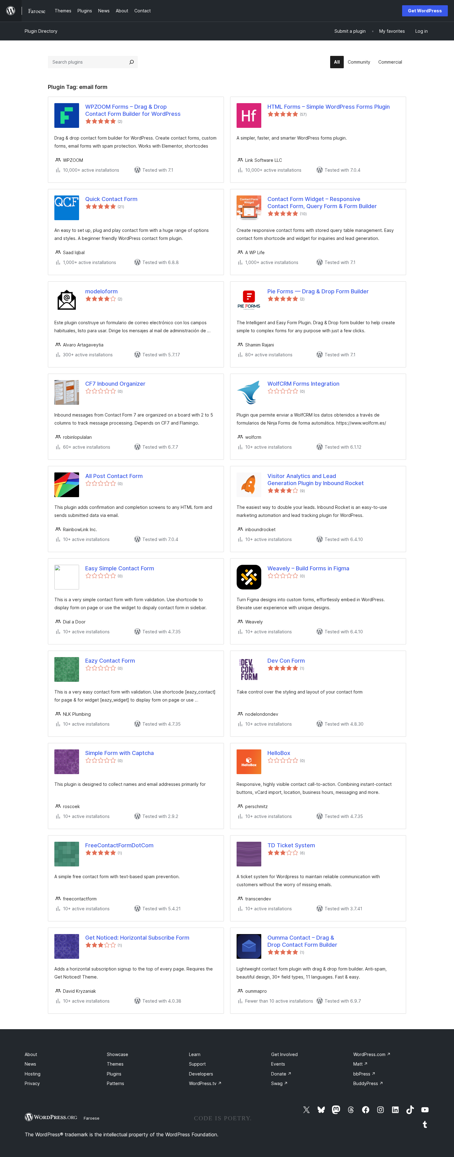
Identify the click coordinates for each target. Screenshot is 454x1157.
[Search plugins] (131, 62)
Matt (360, 1064)
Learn (194, 1054)
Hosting (32, 1073)
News (30, 1064)
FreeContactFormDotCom (119, 845)
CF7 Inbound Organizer (115, 383)
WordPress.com (372, 1054)
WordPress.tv (205, 1083)
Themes (115, 1064)
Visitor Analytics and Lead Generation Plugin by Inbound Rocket (315, 479)
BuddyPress (368, 1083)
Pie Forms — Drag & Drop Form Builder (318, 291)
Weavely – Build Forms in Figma (308, 568)
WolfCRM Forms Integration (303, 383)
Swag (279, 1083)
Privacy (32, 1083)
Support (197, 1064)
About (31, 1054)
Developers (201, 1073)
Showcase (117, 1054)
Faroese (91, 1118)
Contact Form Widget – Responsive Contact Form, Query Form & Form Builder (322, 202)
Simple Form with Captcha (119, 753)
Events (278, 1064)
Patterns (115, 1083)
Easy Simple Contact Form (119, 568)
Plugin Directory (41, 31)
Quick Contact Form (111, 199)
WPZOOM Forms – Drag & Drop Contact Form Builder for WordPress (133, 110)
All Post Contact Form (114, 476)
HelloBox (278, 753)
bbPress (364, 1073)
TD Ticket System (291, 845)
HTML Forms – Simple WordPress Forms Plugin (328, 106)
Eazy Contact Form (110, 660)
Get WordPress (425, 10)
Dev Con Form (286, 660)
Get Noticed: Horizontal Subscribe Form (137, 937)
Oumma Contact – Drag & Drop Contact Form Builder (302, 941)
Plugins (114, 1073)
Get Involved (284, 1054)
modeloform (101, 291)
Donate (281, 1073)
